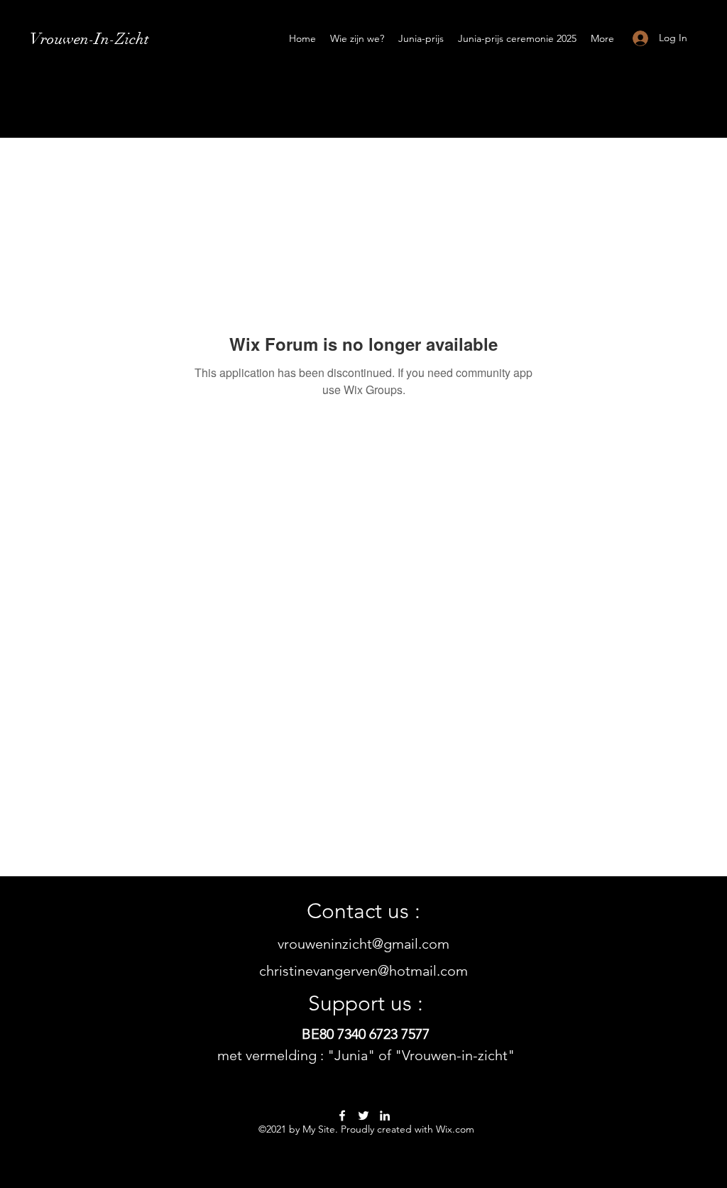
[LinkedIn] (385, 1115)
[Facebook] (342, 1115)
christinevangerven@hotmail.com (363, 970)
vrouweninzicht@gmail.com (363, 943)
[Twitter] (363, 1115)
